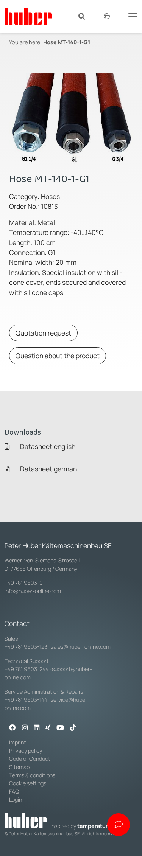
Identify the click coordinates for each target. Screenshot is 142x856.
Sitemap (19, 767)
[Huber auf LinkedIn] (36, 728)
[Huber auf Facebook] (12, 728)
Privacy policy (25, 750)
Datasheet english (47, 446)
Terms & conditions (32, 775)
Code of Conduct (29, 758)
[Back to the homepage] (28, 16)
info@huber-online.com (33, 591)
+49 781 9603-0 (24, 582)
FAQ (14, 791)
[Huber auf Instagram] (25, 728)
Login (15, 799)
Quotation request (43, 332)
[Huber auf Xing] (47, 728)
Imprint (17, 742)
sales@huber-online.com (81, 646)
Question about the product (58, 355)
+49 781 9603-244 (26, 669)
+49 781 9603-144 (26, 699)
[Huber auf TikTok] (73, 728)
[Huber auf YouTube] (60, 728)
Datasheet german (48, 468)
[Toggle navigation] (132, 15)
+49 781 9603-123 (26, 646)
